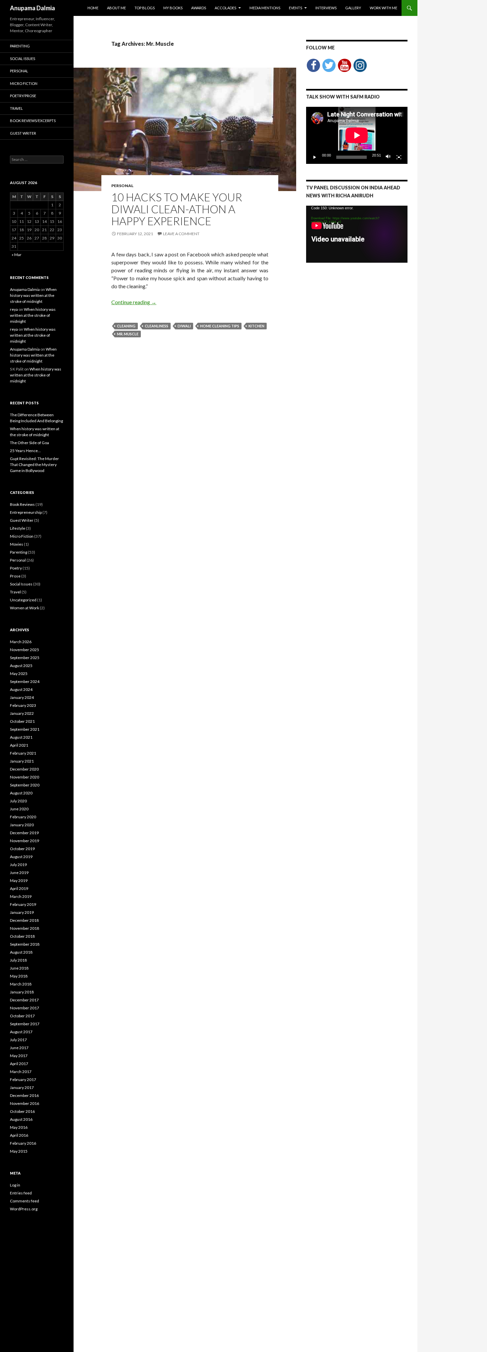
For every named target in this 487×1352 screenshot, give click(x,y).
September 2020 (24, 784)
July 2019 (18, 864)
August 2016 (21, 1119)
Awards (198, 8)
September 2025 (24, 657)
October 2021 (22, 721)
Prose (15, 576)
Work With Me (383, 8)
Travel (16, 108)
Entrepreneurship (26, 512)
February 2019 (23, 904)
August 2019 (21, 856)
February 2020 (23, 816)
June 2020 (19, 808)
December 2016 (24, 1095)
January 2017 (22, 1087)
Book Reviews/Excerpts (33, 120)
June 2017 (19, 1047)
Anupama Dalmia (32, 8)
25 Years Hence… (25, 450)
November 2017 (24, 1007)
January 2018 (22, 991)
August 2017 (21, 1031)
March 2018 (20, 983)
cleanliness (156, 326)
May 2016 (18, 1127)
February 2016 (23, 1143)
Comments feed (24, 1200)
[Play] (314, 157)
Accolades (225, 8)
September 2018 (24, 944)
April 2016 (19, 1135)
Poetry (16, 568)
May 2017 (18, 1055)
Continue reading (133, 302)
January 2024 (22, 697)
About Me (116, 8)
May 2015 (18, 1151)
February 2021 (23, 753)
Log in (15, 1185)
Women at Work (24, 607)
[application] (356, 135)
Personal (122, 185)
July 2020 (18, 800)
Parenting (20, 46)
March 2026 (20, 641)
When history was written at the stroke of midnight (33, 295)
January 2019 (22, 912)
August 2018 (21, 952)
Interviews (326, 8)
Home (92, 8)
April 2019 (19, 888)
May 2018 (18, 976)
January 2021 (22, 761)
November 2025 (24, 649)
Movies (16, 544)
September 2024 (24, 681)
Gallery (353, 8)
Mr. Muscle (127, 334)
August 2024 (21, 689)
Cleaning (126, 326)
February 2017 (23, 1079)
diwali (184, 326)
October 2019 (22, 848)
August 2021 (21, 737)
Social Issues (22, 58)
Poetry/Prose (23, 96)
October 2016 (22, 1111)
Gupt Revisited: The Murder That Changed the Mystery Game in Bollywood (34, 464)
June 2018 (19, 968)
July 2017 (18, 1039)
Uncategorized (23, 599)
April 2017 (19, 1063)
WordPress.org (23, 1208)
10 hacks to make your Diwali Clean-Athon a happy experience (176, 209)
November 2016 (24, 1103)
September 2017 (24, 1023)
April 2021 (19, 745)
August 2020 (21, 792)
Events (295, 8)
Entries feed (21, 1192)
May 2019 (18, 880)
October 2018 (22, 936)
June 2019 (19, 872)
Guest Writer (23, 133)
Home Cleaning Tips (219, 326)
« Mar (17, 254)
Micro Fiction (23, 83)
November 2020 (24, 777)
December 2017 (24, 999)
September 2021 (24, 729)
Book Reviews (22, 504)
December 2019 (24, 832)
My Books (173, 8)
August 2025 (21, 665)
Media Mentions (264, 8)
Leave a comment (181, 233)
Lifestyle (17, 528)
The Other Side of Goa (29, 442)
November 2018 (24, 928)
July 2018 (18, 960)
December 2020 (24, 769)
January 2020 (22, 824)
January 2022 (22, 713)
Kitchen (256, 326)
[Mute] (388, 157)
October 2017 (22, 1015)
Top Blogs (145, 8)
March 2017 (20, 1071)
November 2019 (24, 840)
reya (14, 309)
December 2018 (24, 920)
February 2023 (23, 705)
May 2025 (18, 673)
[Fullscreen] (399, 157)
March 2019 (20, 896)
